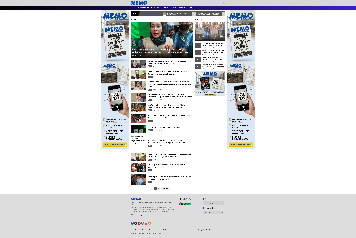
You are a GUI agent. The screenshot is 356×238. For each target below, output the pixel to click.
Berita (149, 66)
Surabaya (135, 47)
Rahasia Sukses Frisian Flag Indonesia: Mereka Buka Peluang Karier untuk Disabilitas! (169, 62)
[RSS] (149, 223)
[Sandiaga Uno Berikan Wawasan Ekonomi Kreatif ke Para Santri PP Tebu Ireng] (138, 179)
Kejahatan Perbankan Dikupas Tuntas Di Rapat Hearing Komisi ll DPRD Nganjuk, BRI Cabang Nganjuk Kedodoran (191, 14)
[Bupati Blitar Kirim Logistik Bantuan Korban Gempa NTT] (147, 14)
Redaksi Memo (185, 230)
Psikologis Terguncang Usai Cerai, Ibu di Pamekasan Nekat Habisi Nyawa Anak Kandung (213, 51)
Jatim (149, 145)
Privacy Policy (197, 230)
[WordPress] (142, 223)
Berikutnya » (165, 189)
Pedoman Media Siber (170, 230)
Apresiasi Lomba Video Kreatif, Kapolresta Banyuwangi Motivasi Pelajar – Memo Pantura (167, 141)
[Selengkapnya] (154, 199)
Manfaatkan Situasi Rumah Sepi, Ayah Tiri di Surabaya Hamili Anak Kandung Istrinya (213, 65)
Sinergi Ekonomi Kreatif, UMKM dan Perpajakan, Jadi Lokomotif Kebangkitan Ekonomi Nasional (169, 155)
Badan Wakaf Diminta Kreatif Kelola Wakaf (166, 127)
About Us (134, 230)
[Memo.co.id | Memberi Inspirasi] (139, 3)
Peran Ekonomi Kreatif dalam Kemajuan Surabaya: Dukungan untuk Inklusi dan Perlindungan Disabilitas (160, 51)
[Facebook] (132, 223)
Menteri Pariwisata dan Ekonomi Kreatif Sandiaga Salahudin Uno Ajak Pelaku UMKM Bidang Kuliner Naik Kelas (169, 84)
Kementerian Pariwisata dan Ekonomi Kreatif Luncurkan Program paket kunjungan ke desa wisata (170, 95)
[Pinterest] (139, 223)
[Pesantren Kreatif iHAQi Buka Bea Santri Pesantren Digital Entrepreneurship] (138, 118)
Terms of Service (155, 230)
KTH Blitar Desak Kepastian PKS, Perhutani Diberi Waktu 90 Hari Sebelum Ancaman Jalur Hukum (212, 44)
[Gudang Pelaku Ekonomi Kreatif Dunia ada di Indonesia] (138, 167)
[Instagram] (146, 223)
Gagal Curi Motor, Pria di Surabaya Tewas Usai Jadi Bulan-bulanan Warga (213, 58)
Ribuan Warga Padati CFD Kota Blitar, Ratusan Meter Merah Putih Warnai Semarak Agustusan (219, 14)
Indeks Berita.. (209, 230)
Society (150, 77)
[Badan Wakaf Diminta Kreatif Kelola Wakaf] (138, 129)
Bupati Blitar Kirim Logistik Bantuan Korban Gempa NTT (159, 13)
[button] (224, 3)
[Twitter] (135, 223)
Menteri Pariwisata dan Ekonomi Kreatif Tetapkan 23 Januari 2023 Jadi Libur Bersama (170, 72)
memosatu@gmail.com (142, 215)
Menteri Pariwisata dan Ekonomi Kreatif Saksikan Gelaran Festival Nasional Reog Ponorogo (168, 106)
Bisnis (149, 89)
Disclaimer (143, 230)
